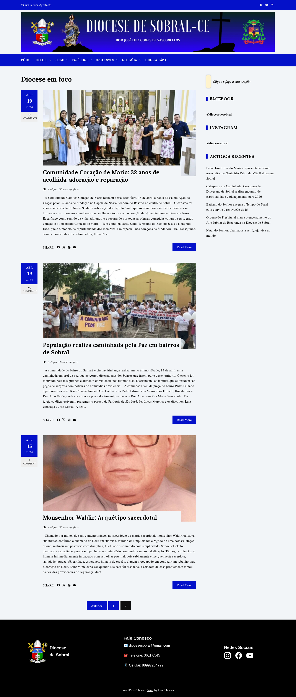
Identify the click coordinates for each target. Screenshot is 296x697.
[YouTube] (249, 655)
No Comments (30, 116)
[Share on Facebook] (58, 247)
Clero (59, 60)
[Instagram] (227, 655)
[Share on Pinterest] (69, 247)
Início (25, 60)
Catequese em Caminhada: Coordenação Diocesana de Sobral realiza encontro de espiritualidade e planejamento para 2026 (234, 191)
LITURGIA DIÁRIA (155, 60)
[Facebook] (238, 655)
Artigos (52, 189)
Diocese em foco (68, 189)
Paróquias (80, 60)
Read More (184, 247)
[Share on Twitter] (64, 247)
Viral (150, 690)
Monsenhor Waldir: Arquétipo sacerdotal (100, 517)
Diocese (41, 60)
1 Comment (29, 461)
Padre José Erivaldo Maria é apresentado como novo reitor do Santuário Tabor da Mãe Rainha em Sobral (240, 173)
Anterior (96, 606)
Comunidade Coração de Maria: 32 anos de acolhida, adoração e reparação (101, 176)
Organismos (105, 60)
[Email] (74, 247)
